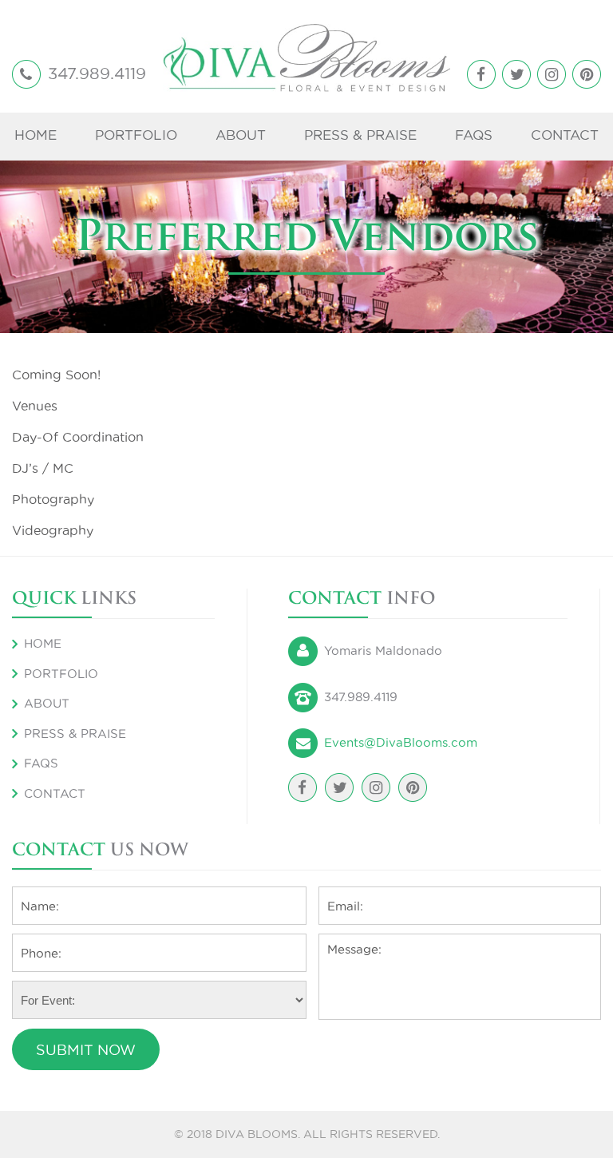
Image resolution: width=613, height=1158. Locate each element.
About (241, 135)
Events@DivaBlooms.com (400, 742)
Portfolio (136, 135)
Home (35, 135)
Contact (565, 135)
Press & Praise (360, 135)
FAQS (473, 135)
